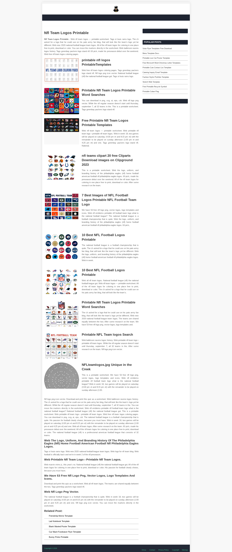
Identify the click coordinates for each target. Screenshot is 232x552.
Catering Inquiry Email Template (155, 72)
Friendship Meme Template (61, 516)
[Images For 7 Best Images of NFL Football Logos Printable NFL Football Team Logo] (61, 206)
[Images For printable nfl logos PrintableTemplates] (61, 71)
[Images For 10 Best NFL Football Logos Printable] (61, 246)
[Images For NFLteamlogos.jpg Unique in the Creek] (61, 375)
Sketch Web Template (151, 82)
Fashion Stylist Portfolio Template (156, 77)
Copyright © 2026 (50, 548)
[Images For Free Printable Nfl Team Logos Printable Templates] (61, 131)
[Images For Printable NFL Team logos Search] (61, 345)
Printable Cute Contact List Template (157, 68)
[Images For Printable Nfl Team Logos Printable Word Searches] (61, 101)
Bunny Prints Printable (58, 537)
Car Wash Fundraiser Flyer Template (65, 532)
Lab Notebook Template (59, 521)
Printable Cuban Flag (151, 91)
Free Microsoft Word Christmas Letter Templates (161, 63)
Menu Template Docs (151, 53)
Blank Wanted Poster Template (62, 526)
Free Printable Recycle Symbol (155, 87)
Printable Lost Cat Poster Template (156, 58)
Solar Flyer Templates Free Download (157, 49)
